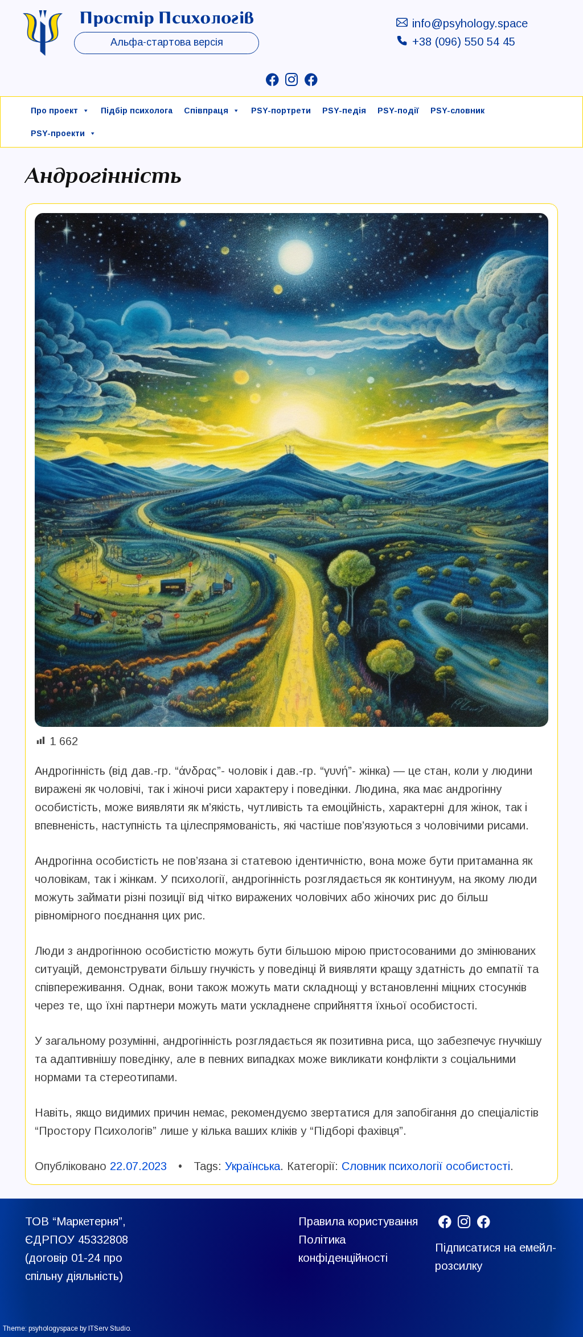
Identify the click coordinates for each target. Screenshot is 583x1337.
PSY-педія (344, 110)
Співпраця (206, 110)
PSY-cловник (457, 110)
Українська (252, 1166)
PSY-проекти (58, 133)
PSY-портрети (281, 110)
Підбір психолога (137, 110)
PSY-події (398, 110)
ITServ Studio (109, 1328)
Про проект (54, 110)
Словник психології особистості (426, 1166)
